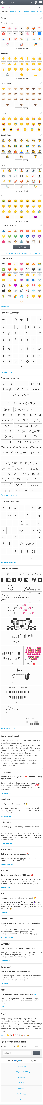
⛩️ (16, 1035)
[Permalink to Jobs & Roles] (41, 135)
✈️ (19, 1035)
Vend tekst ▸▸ (6, 816)
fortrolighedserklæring (21, 1072)
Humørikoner (8, 253)
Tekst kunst (36, 253)
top (21, 1099)
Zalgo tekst (26, 253)
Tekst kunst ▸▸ (6, 984)
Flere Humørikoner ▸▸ (9, 495)
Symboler (17, 253)
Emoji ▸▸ (4, 912)
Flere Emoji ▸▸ (6, 306)
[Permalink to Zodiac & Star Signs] (41, 225)
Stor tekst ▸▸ (5, 887)
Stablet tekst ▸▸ (7, 864)
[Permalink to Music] (41, 165)
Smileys (12, 12)
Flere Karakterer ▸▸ (8, 562)
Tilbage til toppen (21, 247)
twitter (21, 1083)
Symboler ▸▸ (5, 960)
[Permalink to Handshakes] (41, 83)
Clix (19, 1061)
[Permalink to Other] (41, 18)
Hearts (32, 12)
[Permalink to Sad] (41, 195)
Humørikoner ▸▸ (7, 937)
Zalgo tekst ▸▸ (6, 843)
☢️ (8, 1035)
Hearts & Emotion (22, 12)
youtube (21, 1088)
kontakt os (21, 1066)
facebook (21, 1077)
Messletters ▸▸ (6, 793)
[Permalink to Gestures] (41, 53)
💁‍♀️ (28, 1035)
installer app (21, 1094)
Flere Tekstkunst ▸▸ (8, 728)
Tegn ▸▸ (4, 1007)
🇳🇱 (5, 1035)
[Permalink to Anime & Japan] (41, 23)
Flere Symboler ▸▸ (8, 372)
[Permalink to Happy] (41, 113)
